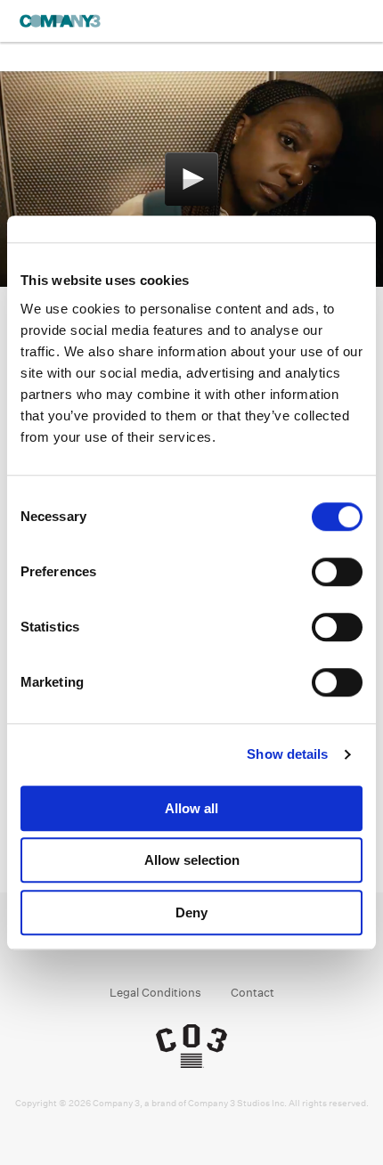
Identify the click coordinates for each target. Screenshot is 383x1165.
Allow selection (192, 860)
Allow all (191, 808)
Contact (252, 992)
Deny (191, 912)
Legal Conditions (155, 992)
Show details (287, 754)
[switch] (337, 572)
